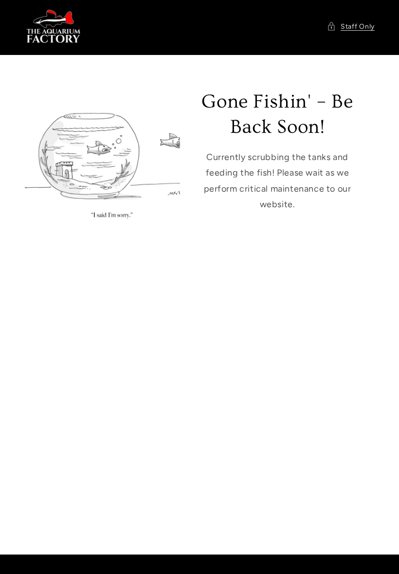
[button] (351, 26)
